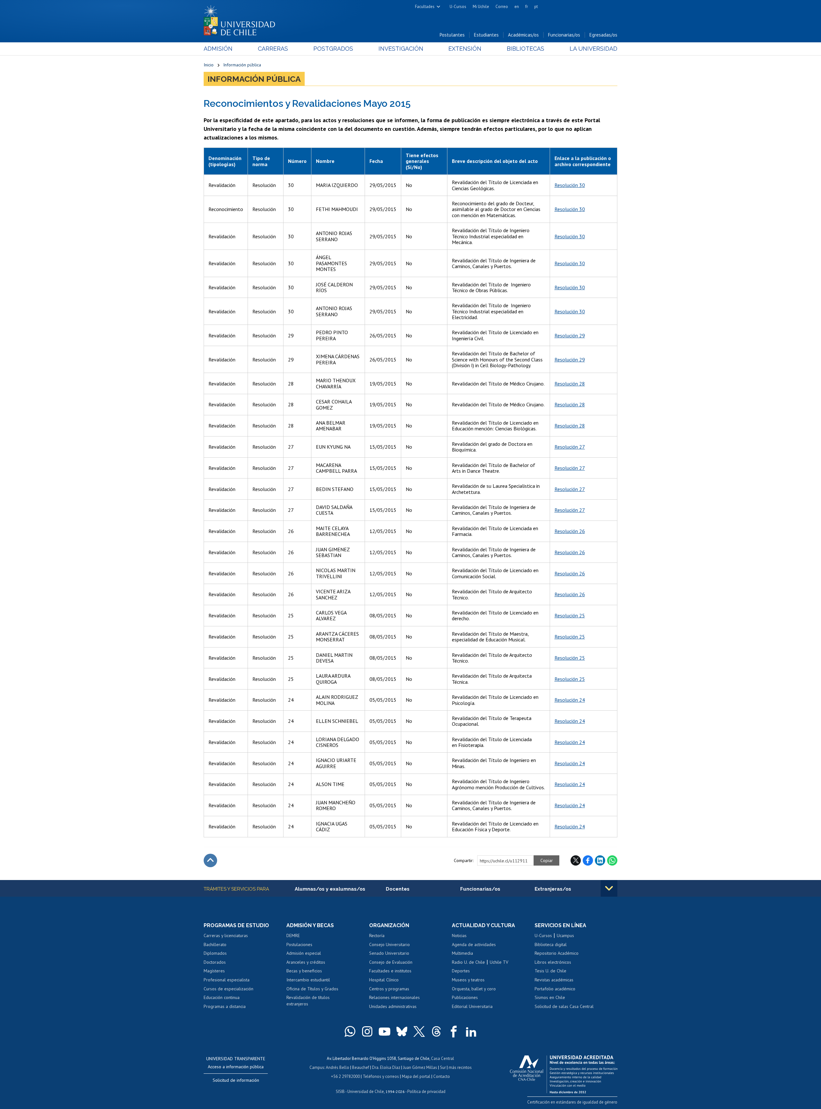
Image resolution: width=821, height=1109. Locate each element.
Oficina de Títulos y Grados (312, 989)
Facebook (588, 860)
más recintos (460, 1067)
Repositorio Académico (557, 953)
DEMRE (293, 935)
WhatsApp (612, 860)
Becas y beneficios (304, 971)
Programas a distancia (225, 1006)
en (516, 6)
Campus (316, 1067)
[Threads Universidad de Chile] (436, 1031)
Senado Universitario (389, 953)
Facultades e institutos (390, 971)
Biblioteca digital (551, 944)
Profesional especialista (227, 980)
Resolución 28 (569, 383)
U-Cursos (458, 6)
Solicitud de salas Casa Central (564, 1006)
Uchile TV (499, 962)
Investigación (400, 48)
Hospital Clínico (384, 980)
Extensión (464, 48)
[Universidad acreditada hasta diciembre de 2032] (563, 1072)
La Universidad (593, 48)
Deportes (461, 971)
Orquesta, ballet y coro (474, 989)
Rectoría (377, 935)
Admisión (218, 48)
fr (526, 6)
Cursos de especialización (228, 989)
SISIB (340, 1091)
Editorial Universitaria (472, 1006)
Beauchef (360, 1067)
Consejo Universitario (389, 944)
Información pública (242, 64)
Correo (501, 6)
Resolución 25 (569, 615)
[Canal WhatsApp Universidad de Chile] (350, 1031)
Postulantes (452, 35)
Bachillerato (215, 944)
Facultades (425, 6)
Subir (210, 860)
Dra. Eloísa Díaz (386, 1067)
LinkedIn (600, 860)
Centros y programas (389, 989)
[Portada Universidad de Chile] (242, 19)
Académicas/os (523, 35)
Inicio (209, 64)
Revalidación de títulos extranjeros (308, 1001)
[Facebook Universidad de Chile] (454, 1031)
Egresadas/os (603, 35)
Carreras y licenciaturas (226, 935)
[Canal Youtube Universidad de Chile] (385, 1031)
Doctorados (215, 962)
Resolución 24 (569, 700)
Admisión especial (303, 953)
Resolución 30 (569, 185)
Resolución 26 (569, 531)
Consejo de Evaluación (390, 962)
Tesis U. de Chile (550, 971)
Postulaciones (299, 944)
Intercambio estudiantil (308, 980)
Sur (443, 1067)
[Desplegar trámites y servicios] (609, 888)
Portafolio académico (555, 989)
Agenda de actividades (474, 944)
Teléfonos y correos (381, 1076)
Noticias (459, 935)
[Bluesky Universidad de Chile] (402, 1031)
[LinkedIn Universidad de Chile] (471, 1031)
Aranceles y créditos (305, 962)
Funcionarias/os (564, 35)
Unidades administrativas (393, 1006)
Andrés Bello (337, 1067)
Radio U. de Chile (468, 962)
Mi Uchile (481, 6)
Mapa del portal (416, 1076)
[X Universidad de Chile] (419, 1031)
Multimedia (462, 953)
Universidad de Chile (365, 1091)
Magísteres (214, 971)
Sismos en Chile (550, 997)
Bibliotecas (525, 48)
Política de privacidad (426, 1091)
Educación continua (222, 997)
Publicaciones (465, 997)
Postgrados (333, 48)
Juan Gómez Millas (420, 1067)
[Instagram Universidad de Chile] (367, 1031)
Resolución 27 (569, 447)
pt (536, 6)
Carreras (273, 48)
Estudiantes (486, 35)
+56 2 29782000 (345, 1076)
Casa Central (442, 1058)
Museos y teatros (468, 980)
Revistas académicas (554, 980)
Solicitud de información (236, 1080)
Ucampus (565, 935)
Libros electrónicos (553, 962)
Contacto (441, 1076)
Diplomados (215, 953)
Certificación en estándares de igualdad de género (572, 1102)
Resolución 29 (569, 335)
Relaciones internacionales (394, 997)
